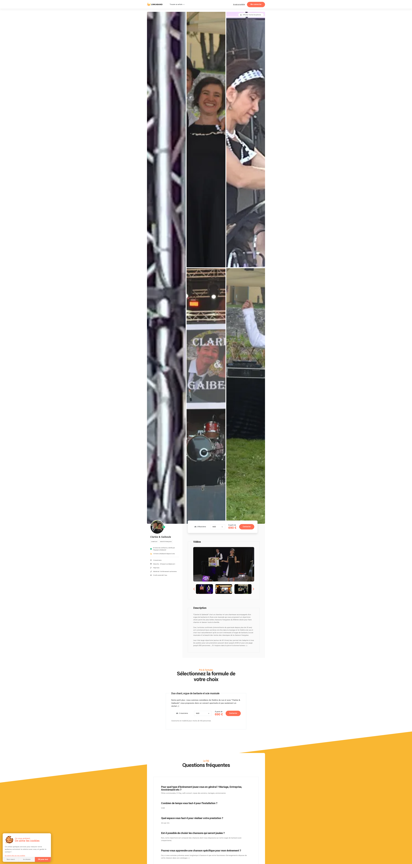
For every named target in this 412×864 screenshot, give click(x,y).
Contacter (247, 527)
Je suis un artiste (239, 4)
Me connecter (256, 4)
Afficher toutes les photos (252, 15)
